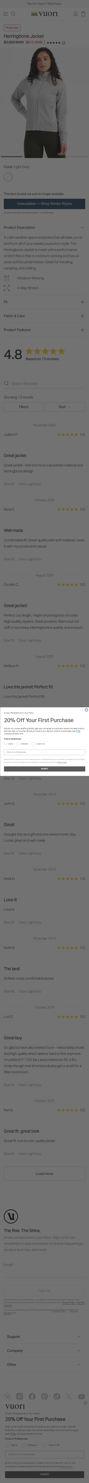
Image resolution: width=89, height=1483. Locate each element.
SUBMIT (44, 769)
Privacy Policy (61, 762)
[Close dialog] (86, 709)
